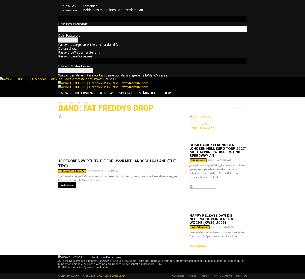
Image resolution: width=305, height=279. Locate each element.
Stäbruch (148, 93)
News (65, 93)
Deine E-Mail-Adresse (74, 66)
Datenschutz (67, 48)
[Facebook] (60, 270)
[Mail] (66, 270)
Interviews (85, 93)
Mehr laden (198, 246)
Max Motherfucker (96, 170)
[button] (242, 85)
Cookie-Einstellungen (114, 275)
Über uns (71, 5)
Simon (214, 226)
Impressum (241, 275)
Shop (166, 93)
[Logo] (103, 83)
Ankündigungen (198, 160)
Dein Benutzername (73, 24)
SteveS (211, 159)
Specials (126, 93)
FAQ (215, 275)
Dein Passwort (69, 35)
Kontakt (205, 275)
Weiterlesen (67, 185)
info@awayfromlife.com (94, 267)
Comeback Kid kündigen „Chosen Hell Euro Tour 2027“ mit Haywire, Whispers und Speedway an (218, 150)
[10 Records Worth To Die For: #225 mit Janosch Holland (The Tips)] (119, 135)
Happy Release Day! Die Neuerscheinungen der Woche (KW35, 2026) (211, 219)
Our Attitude (178, 275)
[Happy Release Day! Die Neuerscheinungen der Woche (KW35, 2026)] (218, 198)
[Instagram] (63, 270)
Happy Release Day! (199, 227)
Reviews (107, 93)
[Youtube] (73, 270)
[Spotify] (70, 270)
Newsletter (72, 10)
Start (60, 102)
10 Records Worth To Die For (72, 171)
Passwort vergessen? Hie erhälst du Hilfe (88, 44)
